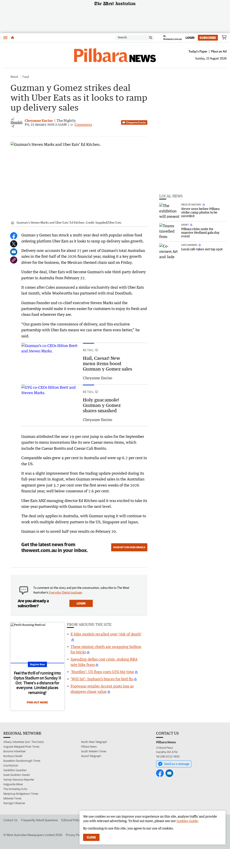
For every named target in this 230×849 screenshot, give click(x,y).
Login (190, 37)
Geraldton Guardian (15, 770)
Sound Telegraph (91, 756)
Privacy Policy (75, 835)
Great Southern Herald (16, 775)
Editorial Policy (71, 820)
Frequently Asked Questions (39, 820)
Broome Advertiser (14, 751)
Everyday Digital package (65, 592)
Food (25, 77)
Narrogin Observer (14, 803)
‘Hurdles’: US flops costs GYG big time (102, 672)
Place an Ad (219, 51)
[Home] (12, 37)
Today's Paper (197, 51)
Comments (83, 124)
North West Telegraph (94, 742)
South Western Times (93, 751)
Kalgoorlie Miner (13, 784)
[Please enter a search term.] (151, 38)
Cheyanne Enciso (136, 122)
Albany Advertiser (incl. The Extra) (23, 742)
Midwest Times (12, 798)
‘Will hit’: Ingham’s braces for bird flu (102, 679)
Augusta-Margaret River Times (21, 746)
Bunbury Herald (12, 756)
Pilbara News (89, 746)
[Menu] (5, 37)
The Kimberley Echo (15, 789)
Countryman (10, 765)
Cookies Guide (187, 821)
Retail (14, 77)
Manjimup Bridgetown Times (20, 793)
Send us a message (176, 764)
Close (91, 837)
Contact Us (10, 820)
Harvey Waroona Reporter (18, 779)
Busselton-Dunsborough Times (21, 760)
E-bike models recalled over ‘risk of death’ (106, 634)
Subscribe (208, 37)
